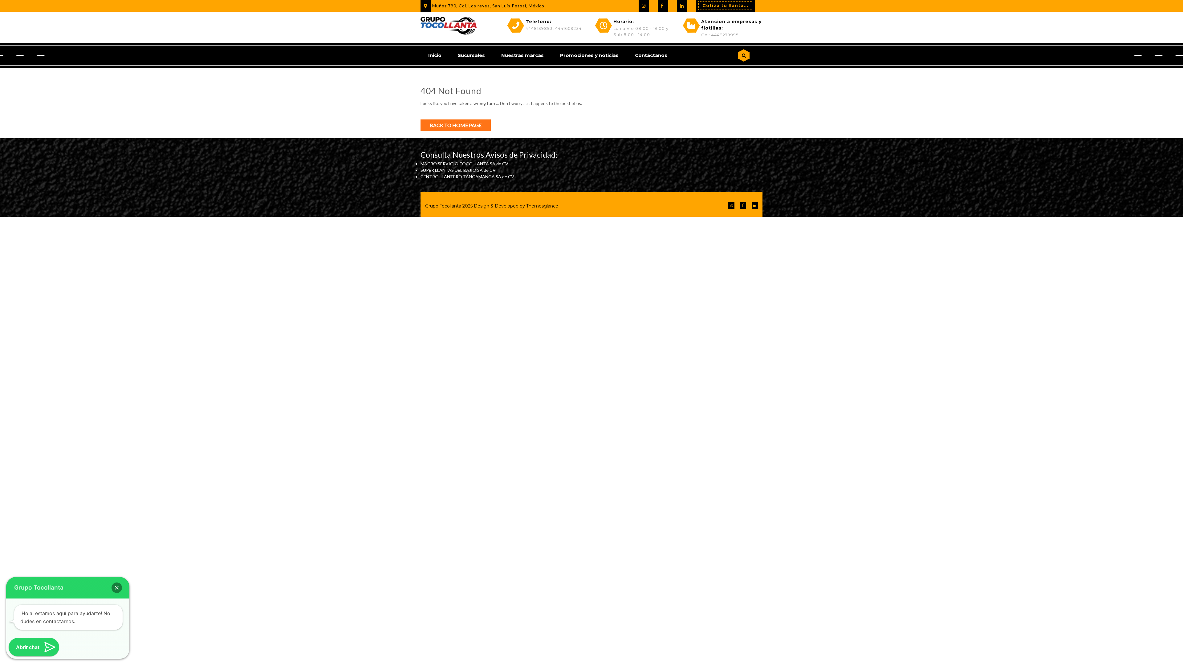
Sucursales (471, 55)
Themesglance (541, 206)
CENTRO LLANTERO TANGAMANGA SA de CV (467, 176)
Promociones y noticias (589, 55)
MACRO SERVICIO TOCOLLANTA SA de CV (464, 163)
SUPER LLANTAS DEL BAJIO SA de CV (458, 170)
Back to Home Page (456, 125)
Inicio (434, 55)
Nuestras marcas (522, 55)
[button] (117, 587)
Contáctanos (651, 55)
